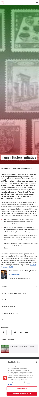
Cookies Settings (22, 388)
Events (4, 300)
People (4, 286)
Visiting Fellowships (9, 306)
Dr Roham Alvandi (14, 275)
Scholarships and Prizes (10, 313)
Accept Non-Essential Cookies (22, 393)
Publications (6, 320)
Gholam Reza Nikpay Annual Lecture (14, 293)
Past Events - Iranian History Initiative (22, 346)
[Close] (36, 362)
